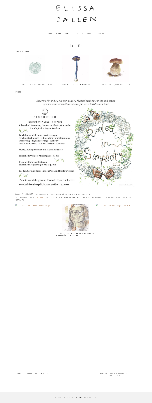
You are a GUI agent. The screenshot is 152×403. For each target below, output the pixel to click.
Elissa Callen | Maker (76, 13)
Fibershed (41, 197)
